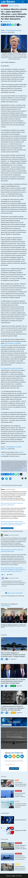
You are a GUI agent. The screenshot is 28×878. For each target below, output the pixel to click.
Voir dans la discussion (7, 528)
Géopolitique (4, 5)
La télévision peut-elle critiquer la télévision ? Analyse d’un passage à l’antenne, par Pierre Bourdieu (12, 708)
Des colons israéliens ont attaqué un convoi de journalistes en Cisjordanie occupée (21, 847)
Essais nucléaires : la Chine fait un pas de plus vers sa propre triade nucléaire (20, 857)
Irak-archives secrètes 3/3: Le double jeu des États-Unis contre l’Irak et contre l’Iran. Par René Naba (13, 681)
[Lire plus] (18, 469)
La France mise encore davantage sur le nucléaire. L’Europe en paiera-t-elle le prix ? (20, 795)
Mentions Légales (11, 875)
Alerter (10, 574)
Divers (16, 780)
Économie (17, 864)
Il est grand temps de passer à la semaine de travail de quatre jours (20, 868)
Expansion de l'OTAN (20, 830)
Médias (13, 712)
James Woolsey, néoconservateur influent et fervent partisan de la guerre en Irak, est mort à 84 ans (21, 784)
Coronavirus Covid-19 (20, 820)
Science (17, 801)
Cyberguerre (6, 21)
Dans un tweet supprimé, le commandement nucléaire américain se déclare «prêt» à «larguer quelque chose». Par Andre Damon (13, 654)
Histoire (13, 686)
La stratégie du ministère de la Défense (12, 368)
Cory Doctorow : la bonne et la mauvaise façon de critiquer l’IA (21, 805)
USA (10, 21)
